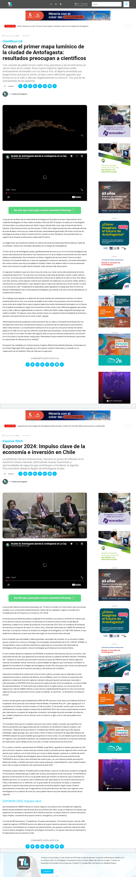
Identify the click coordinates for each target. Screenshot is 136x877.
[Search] (119, 4)
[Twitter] (60, 4)
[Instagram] (56, 4)
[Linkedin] (35, 86)
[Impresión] (45, 86)
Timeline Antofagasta (19, 94)
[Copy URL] (54, 86)
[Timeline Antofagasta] (5, 94)
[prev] (126, 26)
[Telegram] (50, 86)
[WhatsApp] (30, 86)
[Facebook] (51, 4)
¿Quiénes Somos (109, 863)
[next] (130, 26)
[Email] (40, 86)
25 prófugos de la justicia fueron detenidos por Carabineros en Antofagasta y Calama (48, 26)
